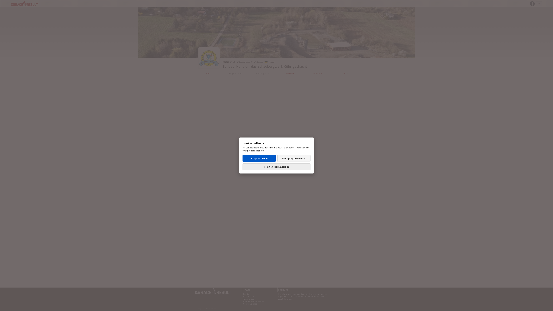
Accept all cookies (259, 158)
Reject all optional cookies (276, 166)
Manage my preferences (294, 158)
